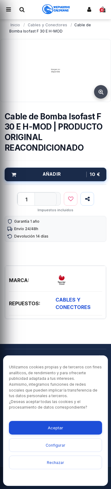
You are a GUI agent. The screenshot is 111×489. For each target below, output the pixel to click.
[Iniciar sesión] (89, 9)
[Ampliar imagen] (101, 92)
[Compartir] (87, 199)
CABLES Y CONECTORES (73, 303)
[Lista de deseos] (70, 199)
